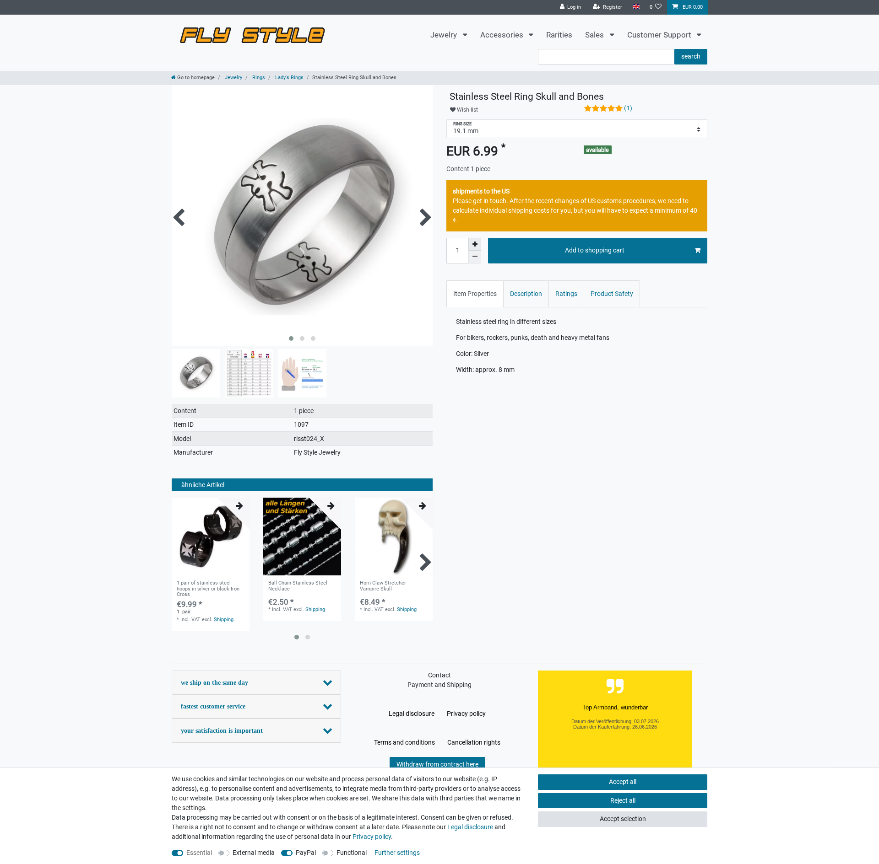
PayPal (306, 852)
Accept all (622, 781)
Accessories (502, 34)
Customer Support (660, 34)
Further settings (397, 852)
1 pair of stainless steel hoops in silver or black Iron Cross (208, 588)
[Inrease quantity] (474, 244)
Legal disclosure (411, 713)
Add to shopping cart (594, 250)
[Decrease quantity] (474, 257)
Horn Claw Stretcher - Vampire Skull (384, 585)
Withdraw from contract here (437, 764)
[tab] (475, 293)
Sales (595, 34)
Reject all (622, 800)
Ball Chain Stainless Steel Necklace (297, 585)
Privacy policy (466, 713)
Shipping (223, 620)
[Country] (635, 7)
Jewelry (444, 34)
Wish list (467, 110)
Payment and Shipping (439, 684)
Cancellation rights (473, 742)
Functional (351, 852)
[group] (302, 536)
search (690, 56)
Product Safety (612, 293)
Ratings (566, 293)
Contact (439, 675)
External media (254, 852)
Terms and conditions (404, 742)
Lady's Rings (289, 77)
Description (526, 293)
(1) (628, 108)
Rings (258, 77)
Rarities (559, 34)
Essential (199, 852)
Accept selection (623, 818)
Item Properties (475, 293)
